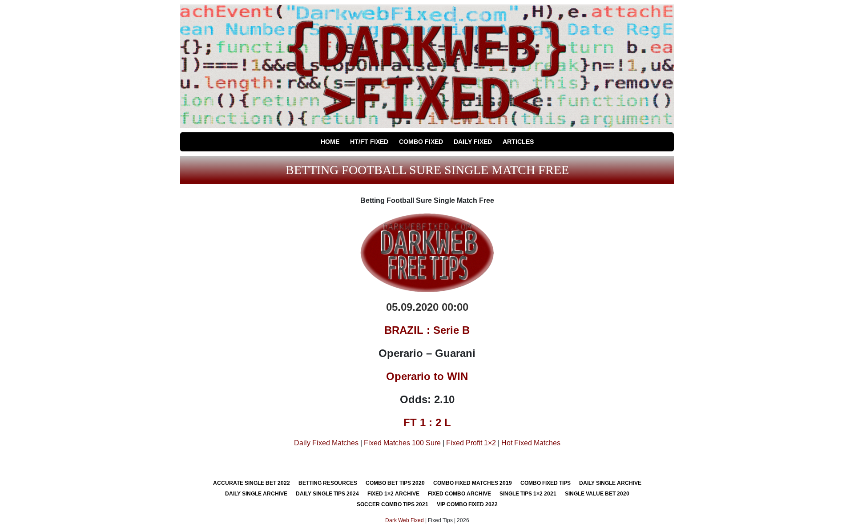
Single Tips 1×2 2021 (528, 494)
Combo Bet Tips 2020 (395, 483)
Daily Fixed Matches (326, 443)
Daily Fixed (473, 141)
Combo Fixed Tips (545, 483)
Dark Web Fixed (404, 520)
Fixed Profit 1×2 (471, 443)
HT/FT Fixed (369, 141)
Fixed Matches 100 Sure (402, 443)
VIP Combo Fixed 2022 (467, 504)
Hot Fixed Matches (530, 443)
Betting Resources (327, 483)
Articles (518, 141)
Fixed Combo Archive (459, 494)
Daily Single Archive (610, 483)
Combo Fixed (421, 141)
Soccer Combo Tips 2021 (392, 504)
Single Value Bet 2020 (597, 494)
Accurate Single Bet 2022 (251, 483)
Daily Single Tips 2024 (327, 494)
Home (330, 141)
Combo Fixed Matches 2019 (472, 483)
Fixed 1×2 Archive (393, 494)
